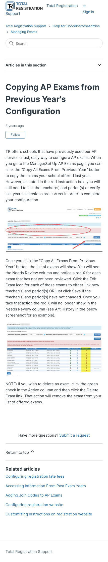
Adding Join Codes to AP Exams (34, 495)
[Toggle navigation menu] (84, 6)
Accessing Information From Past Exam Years (46, 485)
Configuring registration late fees (35, 476)
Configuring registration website (34, 504)
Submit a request (74, 435)
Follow (15, 134)
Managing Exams (24, 32)
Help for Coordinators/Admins (76, 26)
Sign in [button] (88, 12)
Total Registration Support (26, 26)
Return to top (18, 452)
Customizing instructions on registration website (49, 514)
